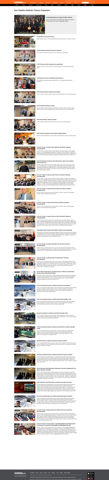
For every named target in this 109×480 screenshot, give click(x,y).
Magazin (53, 472)
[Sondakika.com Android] (91, 476)
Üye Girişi (91, 2)
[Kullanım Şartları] (33, 479)
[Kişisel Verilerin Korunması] (62, 479)
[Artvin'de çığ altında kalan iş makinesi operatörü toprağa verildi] (24, 305)
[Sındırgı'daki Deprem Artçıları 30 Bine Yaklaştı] (29, 24)
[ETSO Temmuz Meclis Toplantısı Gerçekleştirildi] (24, 70)
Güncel (37, 472)
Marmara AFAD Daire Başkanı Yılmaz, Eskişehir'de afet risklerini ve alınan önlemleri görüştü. (56, 135)
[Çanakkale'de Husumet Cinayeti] (24, 42)
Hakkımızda (16, 476)
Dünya (41, 472)
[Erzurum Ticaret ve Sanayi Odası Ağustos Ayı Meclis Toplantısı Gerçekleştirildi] (24, 152)
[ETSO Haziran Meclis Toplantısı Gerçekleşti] (24, 97)
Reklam (20, 476)
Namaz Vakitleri (67, 472)
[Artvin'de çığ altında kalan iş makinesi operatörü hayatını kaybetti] (24, 360)
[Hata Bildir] (79, 479)
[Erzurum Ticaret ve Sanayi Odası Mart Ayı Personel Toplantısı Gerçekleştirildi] (24, 249)
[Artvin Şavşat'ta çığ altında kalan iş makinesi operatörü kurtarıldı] (24, 388)
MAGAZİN (68, 2)
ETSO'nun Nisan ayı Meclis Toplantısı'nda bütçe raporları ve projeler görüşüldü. (54, 121)
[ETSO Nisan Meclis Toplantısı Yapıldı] (24, 125)
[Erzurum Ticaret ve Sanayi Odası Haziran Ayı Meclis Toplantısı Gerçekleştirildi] (24, 180)
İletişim (23, 476)
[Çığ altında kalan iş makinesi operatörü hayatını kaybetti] (24, 346)
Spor (49, 472)
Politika (61, 472)
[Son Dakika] (20, 2)
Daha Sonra (57, 8)
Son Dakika (32, 472)
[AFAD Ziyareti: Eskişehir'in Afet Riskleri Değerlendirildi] (24, 139)
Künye (25, 476)
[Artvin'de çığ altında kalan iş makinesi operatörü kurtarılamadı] (24, 291)
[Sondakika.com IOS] (91, 473)
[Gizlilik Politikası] (39, 479)
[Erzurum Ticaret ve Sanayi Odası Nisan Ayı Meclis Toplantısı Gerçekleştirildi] (24, 208)
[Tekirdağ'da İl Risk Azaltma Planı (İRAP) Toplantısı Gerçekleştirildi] (24, 235)
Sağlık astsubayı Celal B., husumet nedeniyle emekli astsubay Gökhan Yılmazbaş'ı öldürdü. (56, 38)
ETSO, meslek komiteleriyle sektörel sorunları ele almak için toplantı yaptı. (52, 52)
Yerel (57, 472)
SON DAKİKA (33, 2)
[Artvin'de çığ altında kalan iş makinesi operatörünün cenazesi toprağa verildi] (24, 332)
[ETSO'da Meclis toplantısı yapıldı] (24, 111)
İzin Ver (64, 8)
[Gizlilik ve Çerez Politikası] (47, 479)
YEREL (75, 2)
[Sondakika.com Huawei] (91, 478)
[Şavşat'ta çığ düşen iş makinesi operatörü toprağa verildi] (24, 318)
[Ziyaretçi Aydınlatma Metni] (72, 479)
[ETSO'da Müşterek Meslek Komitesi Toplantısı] (24, 56)
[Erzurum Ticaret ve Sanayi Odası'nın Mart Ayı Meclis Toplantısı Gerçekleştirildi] (24, 222)
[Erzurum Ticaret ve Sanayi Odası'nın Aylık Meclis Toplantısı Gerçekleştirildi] (24, 263)
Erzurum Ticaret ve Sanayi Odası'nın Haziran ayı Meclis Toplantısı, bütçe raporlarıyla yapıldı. (56, 94)
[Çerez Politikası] (55, 479)
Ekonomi (45, 472)
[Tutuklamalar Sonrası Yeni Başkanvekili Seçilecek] (24, 83)
